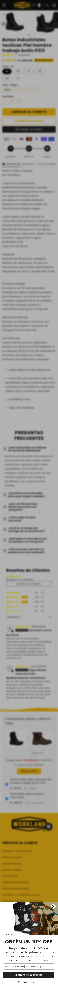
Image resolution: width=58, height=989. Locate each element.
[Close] (53, 906)
